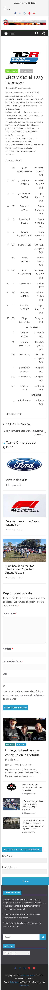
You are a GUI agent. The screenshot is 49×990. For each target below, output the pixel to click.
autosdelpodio (25, 88)
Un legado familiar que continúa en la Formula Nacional (22, 755)
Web (5, 673)
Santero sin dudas (16, 480)
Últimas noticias (26, 71)
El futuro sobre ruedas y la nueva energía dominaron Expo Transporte (32, 805)
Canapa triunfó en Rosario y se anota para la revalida (32, 787)
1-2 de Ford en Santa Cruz (18, 424)
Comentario (9, 613)
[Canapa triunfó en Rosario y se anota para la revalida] (11, 789)
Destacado (10, 745)
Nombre (8, 648)
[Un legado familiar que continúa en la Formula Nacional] (24, 729)
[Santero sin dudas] (24, 454)
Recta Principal (12, 71)
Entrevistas (21, 745)
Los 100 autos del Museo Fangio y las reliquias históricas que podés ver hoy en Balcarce (33, 824)
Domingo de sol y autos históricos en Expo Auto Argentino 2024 (19, 569)
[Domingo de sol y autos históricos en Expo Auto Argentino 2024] (24, 541)
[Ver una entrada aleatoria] (43, 33)
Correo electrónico (13, 661)
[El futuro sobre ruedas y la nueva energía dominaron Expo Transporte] (11, 807)
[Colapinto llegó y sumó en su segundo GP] (24, 496)
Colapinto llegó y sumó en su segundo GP (22, 522)
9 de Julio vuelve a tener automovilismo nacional (23, 432)
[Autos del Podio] (6, 33)
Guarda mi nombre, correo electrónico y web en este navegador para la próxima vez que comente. (24, 695)
